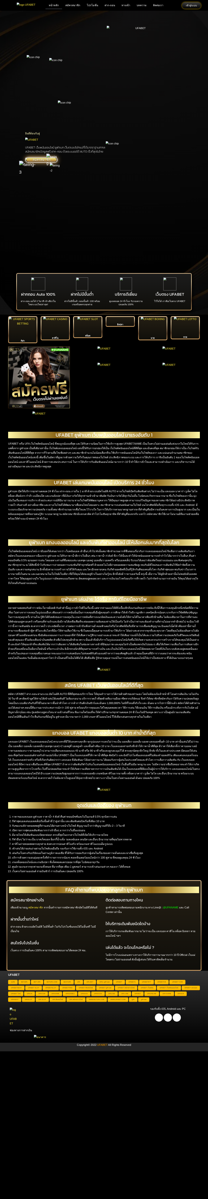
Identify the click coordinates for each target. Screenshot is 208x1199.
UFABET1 (132, 982)
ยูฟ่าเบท (144, 999)
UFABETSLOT (50, 988)
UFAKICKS (98, 993)
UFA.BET (89, 982)
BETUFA (24, 982)
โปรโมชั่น (92, 5)
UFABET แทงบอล (190, 988)
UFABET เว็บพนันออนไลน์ (169, 988)
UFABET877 (146, 982)
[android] (159, 1017)
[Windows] (177, 1017)
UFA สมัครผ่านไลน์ (76, 999)
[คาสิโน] (55, 326)
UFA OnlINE (166, 993)
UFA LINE (124, 993)
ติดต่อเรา (158, 5)
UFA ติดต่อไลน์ (57, 999)
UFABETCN (161, 982)
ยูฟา (133, 999)
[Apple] (168, 1017)
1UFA (13, 982)
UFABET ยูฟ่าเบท (105, 988)
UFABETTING (67, 988)
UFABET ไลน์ (16, 993)
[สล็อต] (88, 325)
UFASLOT (28, 999)
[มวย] (153, 326)
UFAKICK (84, 993)
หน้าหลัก (54, 5)
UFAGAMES (70, 993)
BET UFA (37, 982)
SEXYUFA (67, 982)
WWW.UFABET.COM (117, 999)
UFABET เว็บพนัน (147, 988)
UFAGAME (55, 993)
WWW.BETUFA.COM (96, 999)
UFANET (138, 993)
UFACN (29, 993)
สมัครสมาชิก (72, 5)
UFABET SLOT (33, 988)
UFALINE (111, 993)
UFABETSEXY (16, 988)
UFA (78, 982)
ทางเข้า (126, 5)
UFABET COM (177, 982)
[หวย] (185, 325)
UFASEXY (15, 999)
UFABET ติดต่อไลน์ (86, 988)
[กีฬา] (23, 327)
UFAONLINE (151, 993)
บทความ (142, 5)
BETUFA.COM (52, 982)
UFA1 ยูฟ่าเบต (104, 982)
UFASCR (180, 993)
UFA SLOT (42, 999)
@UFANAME (170, 907)
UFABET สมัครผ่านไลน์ (126, 988)
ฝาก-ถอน (110, 5)
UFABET (119, 982)
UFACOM (41, 993)
